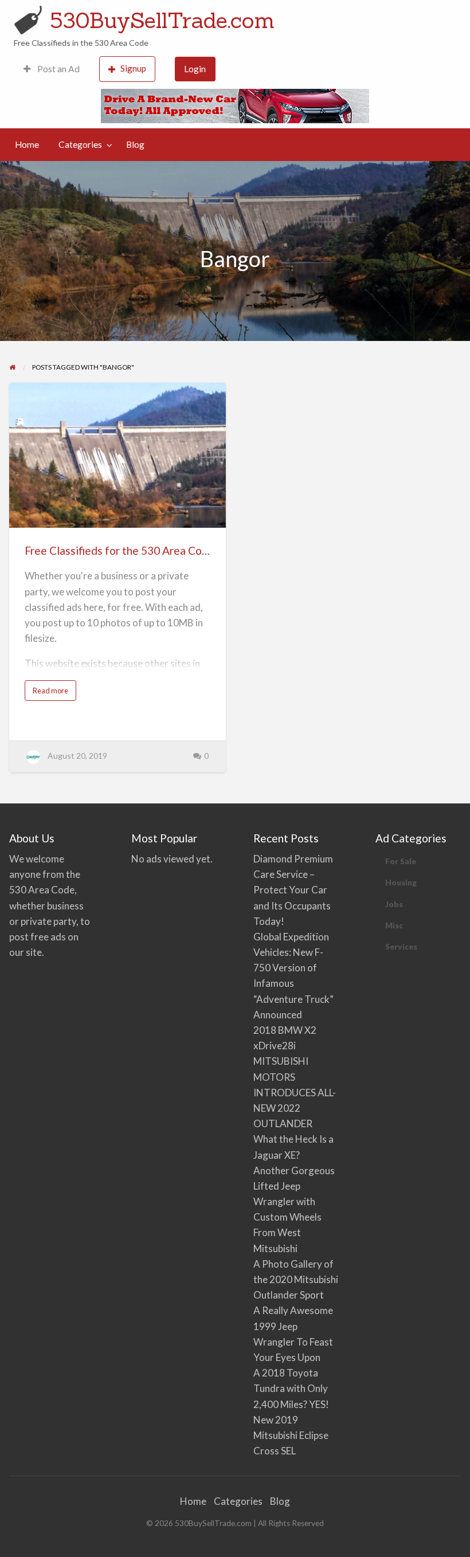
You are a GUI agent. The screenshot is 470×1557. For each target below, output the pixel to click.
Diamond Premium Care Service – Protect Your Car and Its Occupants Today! (293, 890)
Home (27, 144)
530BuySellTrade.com (162, 20)
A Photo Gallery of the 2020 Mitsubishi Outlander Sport (295, 1279)
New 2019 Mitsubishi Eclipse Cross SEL (290, 1435)
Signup (133, 68)
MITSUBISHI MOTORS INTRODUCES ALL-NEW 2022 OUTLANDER (294, 1092)
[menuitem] (51, 69)
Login (195, 69)
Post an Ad (58, 69)
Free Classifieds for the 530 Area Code (119, 550)
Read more (53, 693)
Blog (135, 144)
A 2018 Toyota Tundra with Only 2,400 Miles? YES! (291, 1388)
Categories (80, 144)
